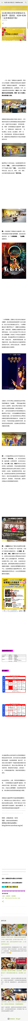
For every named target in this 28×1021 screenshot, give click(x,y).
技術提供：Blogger (14, 1019)
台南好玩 (8, 895)
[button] (3, 23)
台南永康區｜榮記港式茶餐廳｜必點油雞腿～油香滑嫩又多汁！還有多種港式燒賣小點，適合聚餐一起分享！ (13, 973)
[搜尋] (26, 2)
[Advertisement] (14, 62)
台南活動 (13, 895)
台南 (3, 895)
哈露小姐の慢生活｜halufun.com (13, 2)
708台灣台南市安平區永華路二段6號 (12, 898)
